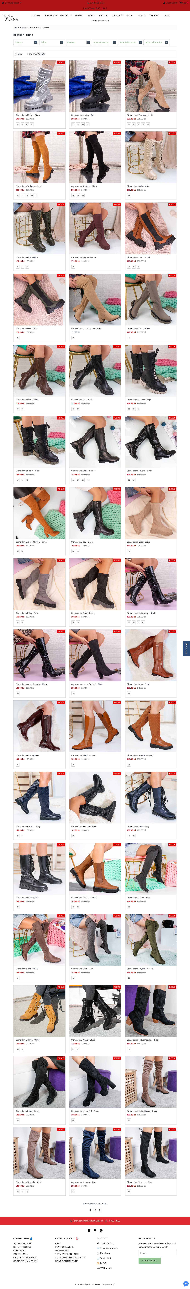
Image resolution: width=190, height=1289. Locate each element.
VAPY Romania (104, 1268)
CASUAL (117, 15)
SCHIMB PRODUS (22, 1243)
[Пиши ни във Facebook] (186, 1285)
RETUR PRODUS (22, 1247)
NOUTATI (35, 15)
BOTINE (129, 15)
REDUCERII (50, 15)
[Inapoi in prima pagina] (16, 27)
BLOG (103, 1263)
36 (129, 124)
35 (17, 1120)
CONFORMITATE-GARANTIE (70, 1257)
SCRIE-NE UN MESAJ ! (25, 1261)
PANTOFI (103, 15)
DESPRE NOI (62, 1250)
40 (27, 124)
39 (143, 124)
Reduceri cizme (26, 27)
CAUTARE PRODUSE (24, 1257)
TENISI (91, 15)
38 (22, 124)
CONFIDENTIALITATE (66, 1261)
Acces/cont (171, 3)
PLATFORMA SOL (64, 1247)
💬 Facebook (103, 1253)
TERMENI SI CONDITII (66, 1254)
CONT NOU (19, 1250)
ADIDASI (79, 15)
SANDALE (65, 15)
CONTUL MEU (20, 1254)
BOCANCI (154, 15)
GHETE (141, 15)
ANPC (58, 1243)
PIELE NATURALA (100, 21)
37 (17, 124)
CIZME (167, 15)
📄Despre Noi (104, 1258)
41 (32, 124)
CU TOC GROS (37, 54)
